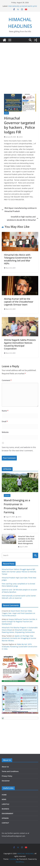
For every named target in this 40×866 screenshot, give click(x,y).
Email (5, 421)
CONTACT (5, 823)
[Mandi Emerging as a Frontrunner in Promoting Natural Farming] (20, 482)
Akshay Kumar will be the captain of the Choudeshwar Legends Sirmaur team (18, 301)
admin (21, 137)
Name (5, 411)
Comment (7, 380)
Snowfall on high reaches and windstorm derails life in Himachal (21, 218)
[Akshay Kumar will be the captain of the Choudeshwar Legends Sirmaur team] (20, 277)
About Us (5, 767)
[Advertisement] (20, 64)
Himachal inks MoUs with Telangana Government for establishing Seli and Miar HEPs (18, 259)
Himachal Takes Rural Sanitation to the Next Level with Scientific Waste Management (26, 539)
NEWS (6, 113)
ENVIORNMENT (7, 813)
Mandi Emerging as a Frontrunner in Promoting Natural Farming (17, 506)
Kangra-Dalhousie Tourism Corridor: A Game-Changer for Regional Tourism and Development (19, 621)
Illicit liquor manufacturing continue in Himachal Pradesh (20, 209)
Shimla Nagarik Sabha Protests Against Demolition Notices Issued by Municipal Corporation (20, 344)
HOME (4, 795)
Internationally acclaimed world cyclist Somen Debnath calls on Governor (22, 7)
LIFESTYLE (5, 804)
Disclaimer (6, 781)
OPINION (7, 495)
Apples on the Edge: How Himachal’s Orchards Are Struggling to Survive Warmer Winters (19, 638)
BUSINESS (5, 809)
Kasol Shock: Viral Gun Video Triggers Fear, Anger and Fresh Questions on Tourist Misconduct (18, 613)
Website (5, 432)
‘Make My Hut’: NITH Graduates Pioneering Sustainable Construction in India (19, 646)
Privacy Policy (7, 776)
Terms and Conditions (10, 771)
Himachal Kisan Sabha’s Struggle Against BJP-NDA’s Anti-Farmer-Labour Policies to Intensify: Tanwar (19, 571)
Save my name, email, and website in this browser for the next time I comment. (19, 449)
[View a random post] (35, 40)
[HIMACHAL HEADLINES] (4, 40)
